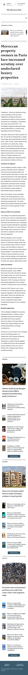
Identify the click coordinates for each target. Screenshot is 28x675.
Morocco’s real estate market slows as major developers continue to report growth (17, 33)
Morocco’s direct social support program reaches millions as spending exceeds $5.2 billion (15, 637)
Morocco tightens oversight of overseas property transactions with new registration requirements (16, 616)
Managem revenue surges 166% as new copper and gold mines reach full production (15, 429)
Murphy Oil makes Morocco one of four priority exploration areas (16, 439)
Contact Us (20, 664)
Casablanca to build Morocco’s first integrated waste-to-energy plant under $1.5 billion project (15, 448)
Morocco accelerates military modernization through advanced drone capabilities (15, 647)
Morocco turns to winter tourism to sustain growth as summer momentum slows (15, 525)
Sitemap (6, 665)
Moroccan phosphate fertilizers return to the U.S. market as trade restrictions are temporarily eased (16, 515)
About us (7, 664)
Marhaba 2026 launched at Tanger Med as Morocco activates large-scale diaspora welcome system (15, 626)
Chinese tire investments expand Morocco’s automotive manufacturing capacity (16, 406)
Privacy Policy (20, 665)
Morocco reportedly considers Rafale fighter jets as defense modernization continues (16, 605)
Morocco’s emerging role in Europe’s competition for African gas (16, 505)
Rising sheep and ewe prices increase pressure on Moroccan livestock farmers (16, 535)
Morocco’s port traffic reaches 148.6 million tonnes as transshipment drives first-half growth (16, 545)
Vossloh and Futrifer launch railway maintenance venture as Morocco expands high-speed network (16, 418)
